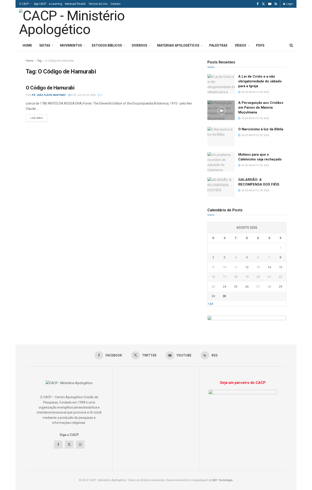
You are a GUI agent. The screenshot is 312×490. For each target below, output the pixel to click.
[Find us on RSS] (276, 4)
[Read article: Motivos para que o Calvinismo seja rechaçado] (221, 162)
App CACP (40, 3)
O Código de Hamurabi (59, 60)
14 (269, 267)
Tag (39, 60)
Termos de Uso (98, 3)
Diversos (139, 45)
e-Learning (55, 3)
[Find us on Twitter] (263, 4)
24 (224, 286)
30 (213, 296)
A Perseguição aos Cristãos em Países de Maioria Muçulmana (260, 107)
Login (289, 3)
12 (247, 267)
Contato (115, 3)
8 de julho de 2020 (82, 95)
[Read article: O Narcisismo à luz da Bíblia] (221, 137)
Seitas (44, 45)
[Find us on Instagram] (80, 444)
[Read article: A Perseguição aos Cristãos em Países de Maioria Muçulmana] (221, 110)
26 (247, 286)
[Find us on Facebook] (258, 4)
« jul (210, 303)
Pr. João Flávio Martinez (49, 95)
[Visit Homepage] (82, 24)
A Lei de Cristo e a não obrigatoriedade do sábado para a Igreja (260, 81)
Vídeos (240, 45)
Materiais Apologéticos (178, 45)
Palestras (218, 45)
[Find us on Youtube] (269, 4)
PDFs (260, 45)
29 (280, 286)
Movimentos (71, 45)
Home (27, 45)
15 (280, 267)
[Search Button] (291, 45)
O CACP (24, 3)
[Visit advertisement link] (246, 321)
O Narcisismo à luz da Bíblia (260, 129)
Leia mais (39, 118)
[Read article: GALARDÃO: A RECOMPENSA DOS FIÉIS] (221, 187)
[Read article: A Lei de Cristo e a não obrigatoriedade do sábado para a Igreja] (221, 84)
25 (235, 286)
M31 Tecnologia (222, 480)
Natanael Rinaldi (75, 3)
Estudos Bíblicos (107, 45)
